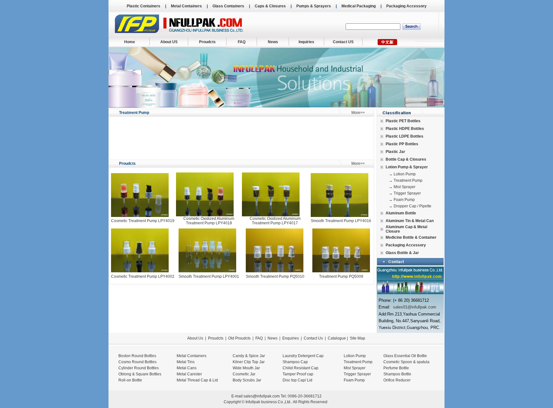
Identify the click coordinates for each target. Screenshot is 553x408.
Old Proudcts (239, 338)
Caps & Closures (270, 6)
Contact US (343, 42)
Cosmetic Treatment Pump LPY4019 (142, 221)
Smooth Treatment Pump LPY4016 (341, 221)
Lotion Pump (405, 174)
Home (129, 42)
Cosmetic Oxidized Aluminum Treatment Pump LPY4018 (208, 220)
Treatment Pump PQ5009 (341, 276)
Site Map (357, 338)
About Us (195, 338)
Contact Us (313, 338)
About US (169, 42)
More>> (358, 112)
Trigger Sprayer (407, 193)
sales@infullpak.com (262, 396)
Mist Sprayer (404, 187)
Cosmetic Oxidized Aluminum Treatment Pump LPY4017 (275, 220)
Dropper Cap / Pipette (412, 206)
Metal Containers (186, 6)
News (273, 42)
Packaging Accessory (406, 6)
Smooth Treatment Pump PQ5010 (275, 276)
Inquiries (306, 42)
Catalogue (337, 338)
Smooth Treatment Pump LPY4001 (209, 276)
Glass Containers (228, 6)
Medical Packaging (358, 6)
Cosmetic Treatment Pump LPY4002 (142, 276)
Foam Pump (404, 199)
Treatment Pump (408, 180)
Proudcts (207, 42)
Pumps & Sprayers (313, 6)
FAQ (241, 42)
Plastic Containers (143, 6)
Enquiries (290, 338)
